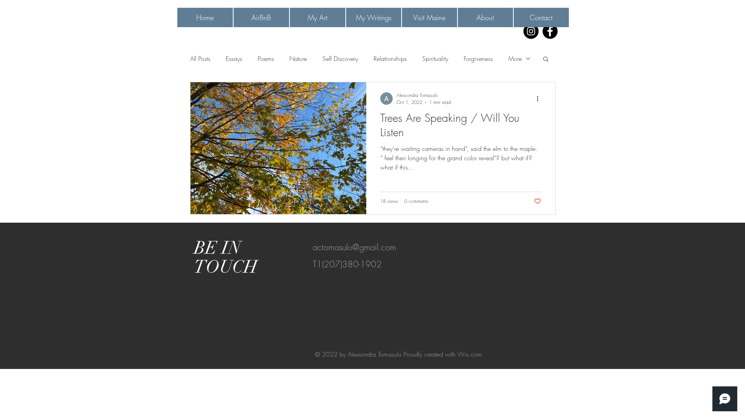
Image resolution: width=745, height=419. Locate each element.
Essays (234, 58)
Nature (298, 58)
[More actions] (540, 98)
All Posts (200, 58)
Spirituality (435, 58)
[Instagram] (531, 31)
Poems (266, 58)
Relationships (390, 58)
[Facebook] (550, 31)
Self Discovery (340, 58)
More (515, 58)
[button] (545, 59)
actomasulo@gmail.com (354, 247)
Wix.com (469, 354)
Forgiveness (478, 58)
